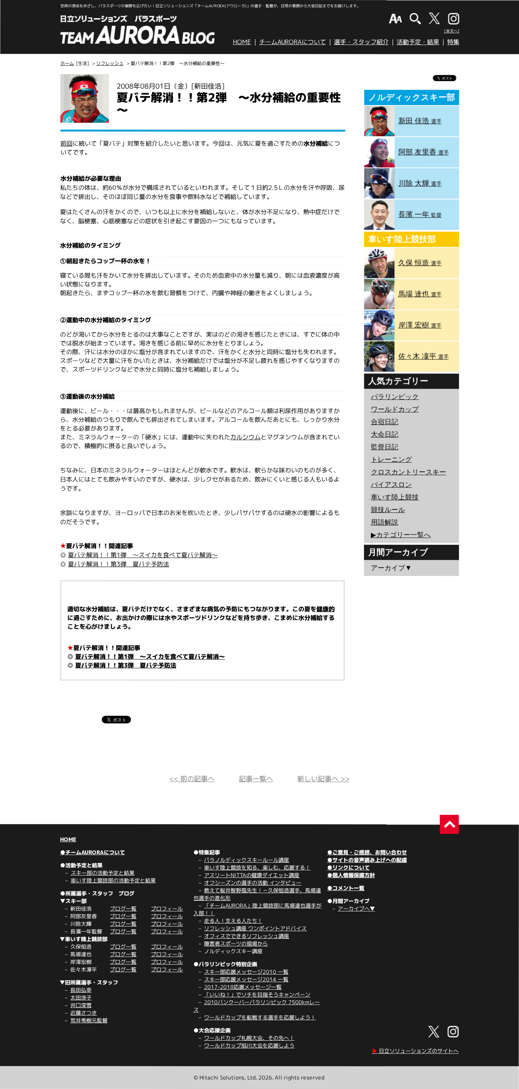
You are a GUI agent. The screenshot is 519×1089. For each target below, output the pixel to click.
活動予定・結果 (418, 42)
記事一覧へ (256, 779)
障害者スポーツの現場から (236, 943)
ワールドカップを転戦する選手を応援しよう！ (260, 1017)
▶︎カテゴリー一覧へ (401, 535)
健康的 (325, 609)
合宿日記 (384, 422)
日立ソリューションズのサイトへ (415, 1050)
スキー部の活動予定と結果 (102, 872)
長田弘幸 (81, 990)
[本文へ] (451, 30)
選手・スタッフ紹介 (361, 42)
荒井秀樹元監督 (89, 1020)
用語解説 (384, 522)
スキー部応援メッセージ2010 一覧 (246, 971)
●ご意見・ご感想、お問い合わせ (367, 852)
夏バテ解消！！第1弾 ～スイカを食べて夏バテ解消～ (143, 555)
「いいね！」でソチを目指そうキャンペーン (257, 994)
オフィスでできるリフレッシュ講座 (246, 936)
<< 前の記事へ (192, 779)
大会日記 (384, 434)
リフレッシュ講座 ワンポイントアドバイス (255, 928)
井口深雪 (81, 1005)
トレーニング (391, 459)
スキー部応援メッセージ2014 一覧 (246, 979)
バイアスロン (391, 484)
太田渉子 (81, 997)
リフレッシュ (109, 63)
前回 (66, 143)
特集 (453, 42)
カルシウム (245, 437)
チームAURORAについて (292, 42)
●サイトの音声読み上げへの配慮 (367, 859)
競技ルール (388, 509)
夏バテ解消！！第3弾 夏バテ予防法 (118, 564)
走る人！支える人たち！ (233, 920)
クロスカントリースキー (408, 472)
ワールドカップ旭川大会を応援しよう (249, 1045)
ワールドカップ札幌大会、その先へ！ (249, 1037)
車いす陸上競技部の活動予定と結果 (113, 880)
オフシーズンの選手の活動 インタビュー (252, 882)
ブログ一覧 (123, 908)
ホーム (67, 63)
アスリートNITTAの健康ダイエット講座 (251, 875)
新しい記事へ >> (323, 779)
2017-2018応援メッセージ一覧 (243, 986)
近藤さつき (83, 1012)
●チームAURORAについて (92, 852)
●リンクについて (348, 867)
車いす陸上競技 (395, 497)
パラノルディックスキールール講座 (246, 859)
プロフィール (167, 908)
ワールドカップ (395, 409)
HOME (242, 42)
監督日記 (384, 447)
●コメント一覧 (345, 888)
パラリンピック (395, 397)
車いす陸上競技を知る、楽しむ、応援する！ (257, 867)
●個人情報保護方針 (351, 875)
